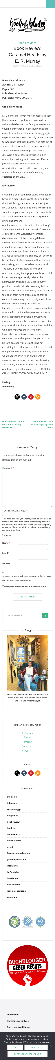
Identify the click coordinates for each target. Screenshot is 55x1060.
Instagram (27, 733)
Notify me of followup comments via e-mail (25, 586)
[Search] (45, 615)
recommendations (16, 891)
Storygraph (27, 750)
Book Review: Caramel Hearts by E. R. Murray (27, 55)
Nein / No (36, 1047)
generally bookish (16, 859)
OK (15, 1047)
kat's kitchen (13, 872)
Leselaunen (13, 878)
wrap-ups (12, 897)
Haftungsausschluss (18, 1021)
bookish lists (14, 834)
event (10, 847)
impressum (12, 1014)
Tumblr (27, 737)
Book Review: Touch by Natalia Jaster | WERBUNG (13, 424)
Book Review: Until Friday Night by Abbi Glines (42, 424)
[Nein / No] (51, 1046)
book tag (11, 828)
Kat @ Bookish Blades (32, 66)
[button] (17, 397)
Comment (8, 468)
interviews (12, 866)
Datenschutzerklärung (18, 1027)
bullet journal (14, 840)
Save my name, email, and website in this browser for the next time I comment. (27, 578)
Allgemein (12, 803)
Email (5, 553)
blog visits (12, 815)
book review (27, 43)
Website (6, 563)
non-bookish (13, 884)
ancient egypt (14, 809)
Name (6, 542)
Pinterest (27, 741)
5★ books (12, 797)
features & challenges (18, 853)
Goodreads (27, 746)
